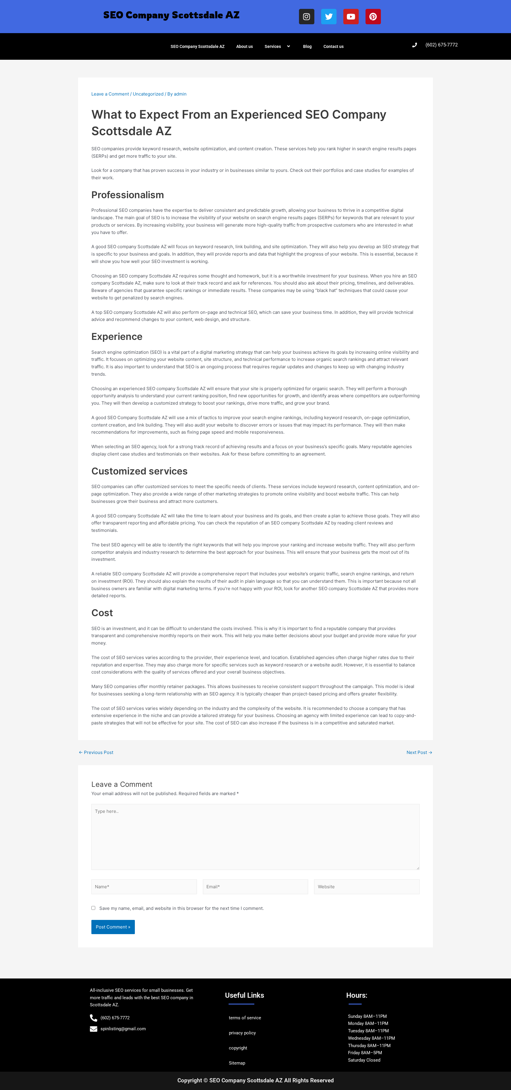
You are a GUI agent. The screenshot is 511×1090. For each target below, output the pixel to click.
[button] (283, 46)
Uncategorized (148, 94)
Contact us (334, 46)
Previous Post (96, 752)
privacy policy (242, 1033)
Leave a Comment (110, 94)
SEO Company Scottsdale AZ (197, 46)
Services (273, 46)
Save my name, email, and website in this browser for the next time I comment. (181, 908)
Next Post (419, 752)
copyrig (236, 1048)
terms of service (245, 1017)
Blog (307, 46)
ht (245, 1048)
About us (244, 46)
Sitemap (237, 1063)
